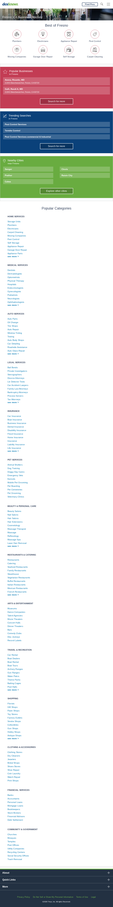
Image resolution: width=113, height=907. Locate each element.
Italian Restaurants (17, 584)
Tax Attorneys (14, 399)
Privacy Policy (23, 897)
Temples (11, 841)
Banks (10, 795)
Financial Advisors (16, 816)
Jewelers (12, 759)
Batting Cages (14, 683)
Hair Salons (13, 518)
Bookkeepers (14, 809)
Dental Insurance (16, 427)
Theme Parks (14, 680)
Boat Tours (13, 665)
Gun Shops (13, 728)
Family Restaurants (17, 570)
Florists (11, 703)
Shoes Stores (14, 766)
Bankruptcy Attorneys (18, 392)
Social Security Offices (18, 856)
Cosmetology (14, 525)
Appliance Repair (69, 41)
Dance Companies (16, 612)
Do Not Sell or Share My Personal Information (53, 897)
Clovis (65, 169)
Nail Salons (13, 515)
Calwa (8, 181)
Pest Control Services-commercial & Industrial (28, 137)
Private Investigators (17, 371)
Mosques (12, 838)
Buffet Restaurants (16, 581)
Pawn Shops (13, 710)
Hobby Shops (14, 732)
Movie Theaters (15, 619)
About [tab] (5, 873)
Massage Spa (14, 539)
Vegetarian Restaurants (19, 577)
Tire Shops (13, 326)
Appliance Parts (15, 253)
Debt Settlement (15, 820)
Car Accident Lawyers (18, 385)
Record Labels (14, 640)
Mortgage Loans (15, 806)
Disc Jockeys (14, 637)
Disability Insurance (17, 430)
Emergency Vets (15, 475)
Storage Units (14, 221)
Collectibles (13, 725)
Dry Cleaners (14, 756)
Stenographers (15, 374)
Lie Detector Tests (16, 381)
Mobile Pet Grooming (18, 482)
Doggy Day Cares (16, 472)
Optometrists (14, 277)
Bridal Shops (14, 763)
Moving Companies (17, 56)
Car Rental (13, 655)
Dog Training (14, 468)
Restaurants (13, 560)
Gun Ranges (14, 672)
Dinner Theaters (15, 626)
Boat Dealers (14, 658)
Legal (93, 897)
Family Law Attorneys (18, 389)
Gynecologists (14, 291)
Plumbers (16, 41)
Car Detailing (14, 343)
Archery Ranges (15, 669)
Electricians (42, 41)
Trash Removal (15, 859)
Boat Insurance (15, 419)
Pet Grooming (14, 493)
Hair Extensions (15, 522)
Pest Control (95, 41)
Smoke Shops (14, 721)
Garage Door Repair (43, 56)
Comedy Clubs (14, 633)
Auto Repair (13, 329)
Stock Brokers (14, 813)
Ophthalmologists (16, 302)
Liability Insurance (16, 444)
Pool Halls (12, 687)
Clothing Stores (15, 752)
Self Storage (69, 56)
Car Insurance (14, 416)
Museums (12, 608)
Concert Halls (14, 622)
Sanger (8, 169)
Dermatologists (15, 274)
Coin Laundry (14, 773)
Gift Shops (13, 707)
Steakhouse (13, 574)
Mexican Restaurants (18, 588)
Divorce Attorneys (16, 378)
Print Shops (13, 780)
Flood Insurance (15, 434)
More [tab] (5, 886)
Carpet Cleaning (95, 56)
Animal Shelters (15, 465)
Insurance (12, 441)
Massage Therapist (17, 529)
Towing (11, 336)
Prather (8, 175)
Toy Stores (13, 714)
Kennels (11, 479)
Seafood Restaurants (18, 567)
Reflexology (13, 536)
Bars (10, 630)
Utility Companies (16, 848)
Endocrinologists (15, 288)
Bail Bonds (13, 367)
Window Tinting (15, 333)
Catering (12, 563)
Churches (12, 834)
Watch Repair (14, 777)
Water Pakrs (13, 676)
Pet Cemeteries (15, 489)
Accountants (13, 798)
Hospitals (12, 284)
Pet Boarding (14, 486)
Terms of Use (82, 897)
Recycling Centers (16, 852)
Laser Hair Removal (17, 543)
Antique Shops (14, 735)
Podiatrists (13, 295)
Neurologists (13, 298)
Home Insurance (15, 437)
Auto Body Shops (16, 340)
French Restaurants (17, 592)
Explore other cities (56, 191)
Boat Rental (13, 662)
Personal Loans (15, 802)
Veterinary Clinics (16, 496)
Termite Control (12, 130)
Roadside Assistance (17, 347)
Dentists (11, 270)
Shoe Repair (13, 770)
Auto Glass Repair (16, 351)
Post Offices (13, 845)
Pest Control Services (15, 124)
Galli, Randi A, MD (22, 90)
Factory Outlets (15, 718)
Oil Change (13, 322)
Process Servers (15, 396)
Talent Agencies (15, 615)
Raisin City (67, 175)
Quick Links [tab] (9, 879)
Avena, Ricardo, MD (22, 81)
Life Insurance (14, 448)
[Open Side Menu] (108, 4)
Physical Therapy (16, 281)
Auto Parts (13, 319)
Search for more (56, 101)
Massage (12, 532)
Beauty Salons (14, 511)
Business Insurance (17, 423)
